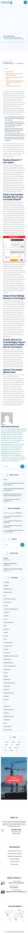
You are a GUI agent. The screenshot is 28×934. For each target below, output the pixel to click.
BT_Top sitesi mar (7, 602)
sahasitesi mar (7, 686)
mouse (10, 747)
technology (6, 699)
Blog (5, 595)
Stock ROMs (6, 696)
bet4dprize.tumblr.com (15, 449)
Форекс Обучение (7, 729)
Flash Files (6, 649)
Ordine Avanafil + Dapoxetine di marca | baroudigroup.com (12, 500)
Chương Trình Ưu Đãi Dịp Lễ (10, 563)
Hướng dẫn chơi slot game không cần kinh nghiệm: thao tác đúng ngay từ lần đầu (13, 494)
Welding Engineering (14, 858)
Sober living (6, 689)
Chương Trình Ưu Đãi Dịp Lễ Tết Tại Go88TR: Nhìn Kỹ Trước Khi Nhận (14, 484)
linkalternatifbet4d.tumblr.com (7, 453)
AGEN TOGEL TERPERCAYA (12, 461)
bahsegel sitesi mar (8, 592)
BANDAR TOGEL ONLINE (18, 429)
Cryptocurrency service (9, 622)
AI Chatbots (6, 585)
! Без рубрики (6, 582)
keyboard (18, 744)
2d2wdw (5, 479)
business (6, 742)
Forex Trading (7, 652)
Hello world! (18, 512)
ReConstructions (14, 864)
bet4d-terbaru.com (20, 444)
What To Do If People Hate (16, 883)
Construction (6, 612)
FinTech (5, 639)
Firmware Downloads (8, 642)
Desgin (19, 742)
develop (6, 744)
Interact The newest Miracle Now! (13, 86)
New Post (6, 672)
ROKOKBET (7, 431)
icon (12, 744)
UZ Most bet (6, 713)
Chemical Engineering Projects (14, 850)
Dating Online (6, 629)
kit (5, 747)
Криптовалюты (7, 719)
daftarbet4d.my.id (5, 455)
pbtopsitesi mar (7, 679)
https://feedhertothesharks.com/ (8, 444)
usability (11, 750)
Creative (5, 619)
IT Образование (7, 659)
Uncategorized (7, 706)
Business (6, 605)
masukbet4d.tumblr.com (16, 448)
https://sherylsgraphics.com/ (17, 440)
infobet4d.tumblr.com (6, 457)
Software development (8, 692)
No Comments (20, 63)
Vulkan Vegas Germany (8, 716)
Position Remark (9, 71)
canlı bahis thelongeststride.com (11, 609)
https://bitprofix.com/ (6, 440)
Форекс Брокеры (7, 726)
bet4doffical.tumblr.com (15, 459)
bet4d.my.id (17, 453)
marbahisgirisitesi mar (8, 662)
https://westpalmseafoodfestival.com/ (10, 442)
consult (13, 742)
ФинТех (5, 723)
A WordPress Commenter (9, 512)
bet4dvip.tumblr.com (5, 449)
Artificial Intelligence (8, 588)
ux (16, 750)
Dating (5, 625)
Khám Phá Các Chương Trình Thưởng (13, 569)
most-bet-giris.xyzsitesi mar (10, 666)
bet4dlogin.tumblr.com (6, 451)
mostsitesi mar (7, 669)
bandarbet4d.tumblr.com (6, 446)
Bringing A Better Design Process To (16, 891)
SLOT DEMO (9, 429)
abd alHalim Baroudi (9, 63)
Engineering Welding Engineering (14, 856)
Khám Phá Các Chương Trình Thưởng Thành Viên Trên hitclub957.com (14, 489)
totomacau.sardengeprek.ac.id (16, 455)
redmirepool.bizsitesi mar (9, 682)
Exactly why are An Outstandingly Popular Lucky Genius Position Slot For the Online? (15, 82)
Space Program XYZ (14, 861)
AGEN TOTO (3, 429)
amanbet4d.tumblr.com (17, 446)
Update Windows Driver (8, 709)
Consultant (6, 615)
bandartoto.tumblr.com (16, 451)
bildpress (6, 516)
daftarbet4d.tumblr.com (16, 457)
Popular (16, 747)
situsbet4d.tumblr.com (6, 448)
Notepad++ (6, 676)
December (6, 632)
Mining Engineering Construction (14, 853)
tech (6, 750)
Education (6, 635)
